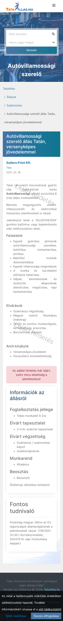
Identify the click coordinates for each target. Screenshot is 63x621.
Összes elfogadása (46, 616)
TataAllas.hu (52, 589)
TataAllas (9, 88)
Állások (11, 97)
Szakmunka (14, 105)
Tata (8, 167)
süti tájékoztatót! (50, 609)
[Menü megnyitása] (54, 5)
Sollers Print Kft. (18, 163)
